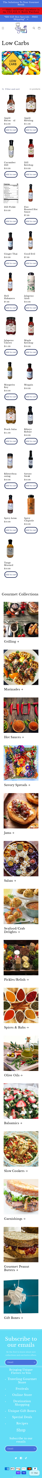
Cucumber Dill (10, 163)
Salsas (8, 880)
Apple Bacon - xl (9, 119)
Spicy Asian (10, 518)
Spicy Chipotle (29, 519)
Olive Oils (11, 1075)
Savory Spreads (15, 785)
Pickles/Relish (15, 979)
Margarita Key (9, 386)
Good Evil (29, 254)
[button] (2, 28)
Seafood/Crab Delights (14, 930)
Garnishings (13, 1218)
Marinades (12, 689)
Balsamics (11, 1123)
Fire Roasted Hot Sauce (31, 209)
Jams (7, 833)
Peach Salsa (10, 429)
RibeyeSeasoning (10, 475)
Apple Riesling (28, 119)
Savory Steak (28, 475)
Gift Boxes (12, 1318)
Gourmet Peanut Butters (16, 1268)
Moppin (28, 385)
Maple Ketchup (28, 341)
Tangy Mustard (8, 564)
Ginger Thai (11, 254)
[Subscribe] (34, 1362)
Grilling (10, 641)
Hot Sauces (12, 737)
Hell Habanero (9, 297)
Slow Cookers (14, 1171)
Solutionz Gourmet (23, 1477)
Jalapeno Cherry (9, 341)
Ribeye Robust (28, 430)
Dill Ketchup (28, 163)
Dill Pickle (10, 207)
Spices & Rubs (15, 1027)
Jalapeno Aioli (29, 297)
